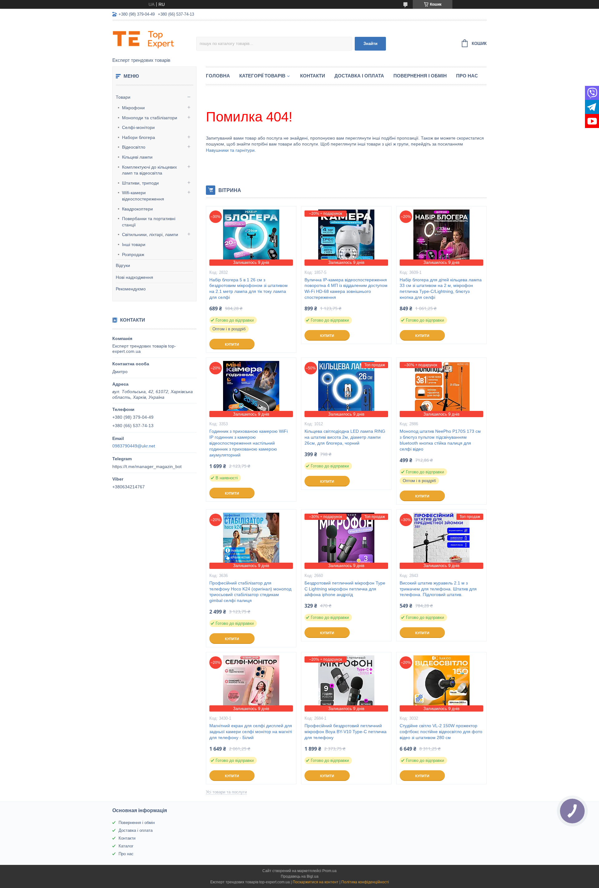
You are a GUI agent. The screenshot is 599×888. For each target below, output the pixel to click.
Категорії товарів (262, 75)
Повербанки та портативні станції (148, 221)
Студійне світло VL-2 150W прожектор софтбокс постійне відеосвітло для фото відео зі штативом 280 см (441, 731)
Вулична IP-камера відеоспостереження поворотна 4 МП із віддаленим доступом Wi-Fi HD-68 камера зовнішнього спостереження (345, 288)
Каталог (126, 846)
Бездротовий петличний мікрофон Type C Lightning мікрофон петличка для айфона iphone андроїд (344, 588)
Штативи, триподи (140, 182)
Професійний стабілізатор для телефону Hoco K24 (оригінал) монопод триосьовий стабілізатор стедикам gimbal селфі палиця (250, 591)
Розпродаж (133, 254)
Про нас (467, 75)
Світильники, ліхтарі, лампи (150, 234)
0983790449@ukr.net (133, 445)
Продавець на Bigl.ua (300, 876)
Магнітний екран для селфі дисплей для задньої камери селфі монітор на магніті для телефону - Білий (250, 731)
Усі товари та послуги (226, 792)
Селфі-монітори (138, 127)
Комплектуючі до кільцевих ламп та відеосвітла (149, 170)
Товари (123, 97)
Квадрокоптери (137, 208)
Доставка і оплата (359, 75)
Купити (232, 344)
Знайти (370, 43)
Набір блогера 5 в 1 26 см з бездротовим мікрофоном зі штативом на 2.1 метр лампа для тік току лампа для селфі (248, 288)
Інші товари (133, 244)
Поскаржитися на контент (315, 882)
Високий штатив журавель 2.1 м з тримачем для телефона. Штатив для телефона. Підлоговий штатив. (438, 588)
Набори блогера (138, 137)
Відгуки (123, 265)
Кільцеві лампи (137, 157)
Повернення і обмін (420, 75)
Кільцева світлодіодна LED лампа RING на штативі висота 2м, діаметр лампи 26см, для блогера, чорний (344, 437)
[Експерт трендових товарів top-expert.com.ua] (154, 39)
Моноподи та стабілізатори (149, 117)
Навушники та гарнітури (230, 150)
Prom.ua (329, 871)
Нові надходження (134, 277)
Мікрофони (133, 107)
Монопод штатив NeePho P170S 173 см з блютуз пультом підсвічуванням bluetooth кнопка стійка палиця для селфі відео (440, 440)
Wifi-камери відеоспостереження (143, 195)
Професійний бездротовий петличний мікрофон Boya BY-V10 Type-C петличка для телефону (345, 731)
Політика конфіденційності (365, 882)
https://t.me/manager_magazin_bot (147, 466)
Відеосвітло (133, 147)
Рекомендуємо (131, 288)
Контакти (312, 75)
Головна (218, 75)
